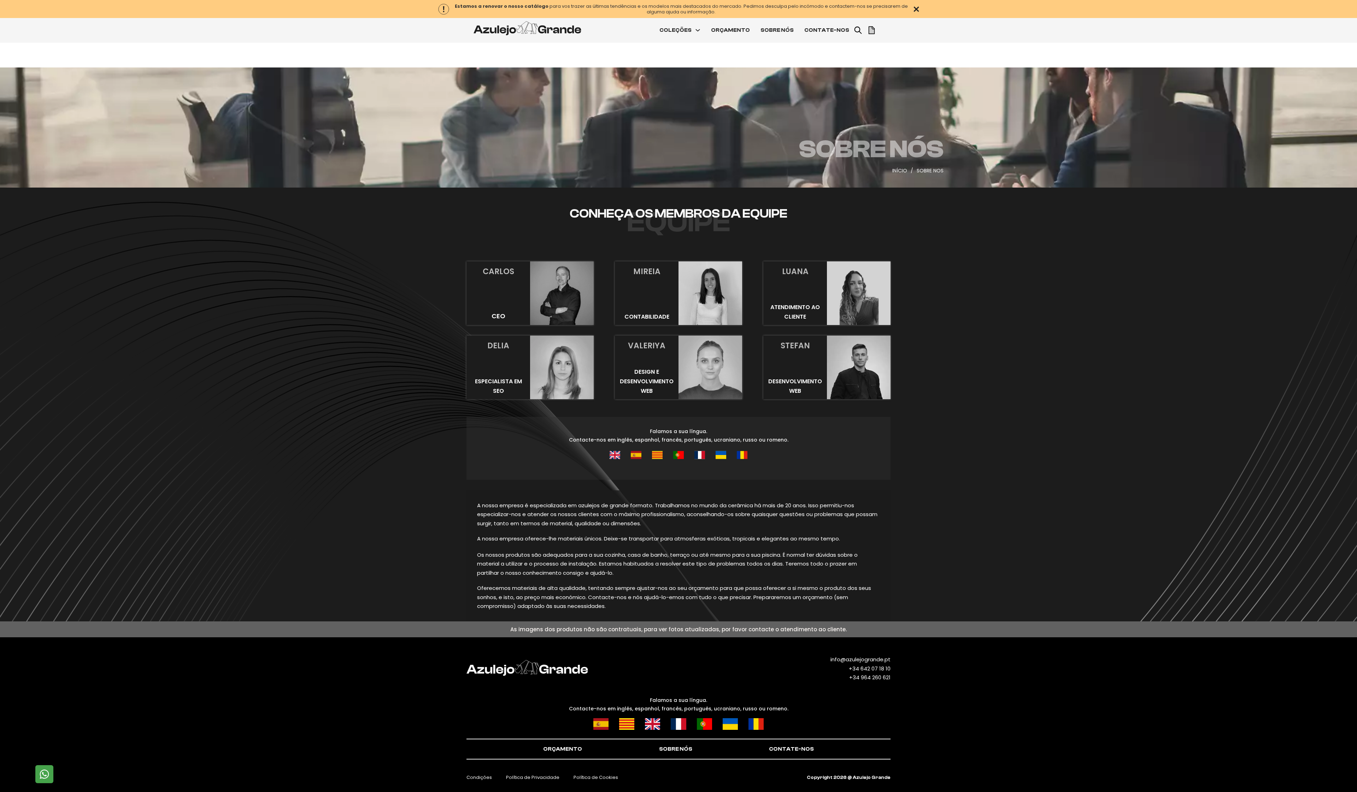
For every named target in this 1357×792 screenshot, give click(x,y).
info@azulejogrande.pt (860, 659)
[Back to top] (1337, 772)
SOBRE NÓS (777, 30)
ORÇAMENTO (730, 30)
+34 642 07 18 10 (870, 668)
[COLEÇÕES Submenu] (697, 30)
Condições (479, 777)
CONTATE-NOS (826, 30)
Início (899, 170)
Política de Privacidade (532, 777)
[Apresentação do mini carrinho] (871, 30)
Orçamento (562, 749)
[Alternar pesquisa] (858, 30)
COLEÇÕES (675, 30)
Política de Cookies (596, 777)
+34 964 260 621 (870, 677)
